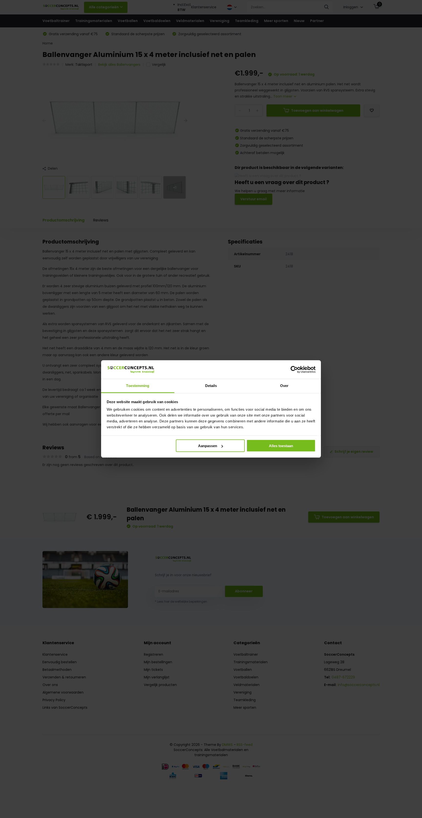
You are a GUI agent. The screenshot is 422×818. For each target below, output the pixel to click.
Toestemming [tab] (137, 386)
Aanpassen (207, 446)
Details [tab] (211, 386)
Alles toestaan (281, 446)
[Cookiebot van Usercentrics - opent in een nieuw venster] (294, 369)
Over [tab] (284, 386)
